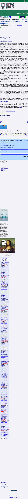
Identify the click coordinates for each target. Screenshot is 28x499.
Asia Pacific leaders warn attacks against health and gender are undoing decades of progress (4, 291)
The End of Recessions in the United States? (4, 314)
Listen (22, 17)
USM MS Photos (5, 37)
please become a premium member (4, 169)
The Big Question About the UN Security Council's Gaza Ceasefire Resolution (4, 300)
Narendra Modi (8, 111)
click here (5, 438)
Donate (2, 135)
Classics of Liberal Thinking (4, 483)
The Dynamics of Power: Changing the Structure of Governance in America (4, 384)
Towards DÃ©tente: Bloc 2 (4, 142)
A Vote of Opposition (4, 429)
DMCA (5, 38)
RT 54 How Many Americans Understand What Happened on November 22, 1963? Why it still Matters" (4, 375)
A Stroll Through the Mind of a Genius (4, 269)
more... (21, 107)
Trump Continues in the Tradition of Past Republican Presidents (4, 391)
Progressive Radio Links (4, 487)
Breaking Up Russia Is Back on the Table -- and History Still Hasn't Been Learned (4, 356)
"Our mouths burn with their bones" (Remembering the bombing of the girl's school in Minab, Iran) (5, 282)
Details (9, 37)
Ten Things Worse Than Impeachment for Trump (5, 263)
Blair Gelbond (3, 411)
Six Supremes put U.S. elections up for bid (4, 325)
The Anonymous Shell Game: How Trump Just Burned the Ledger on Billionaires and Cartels (4, 347)
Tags (13, 111)
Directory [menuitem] (11, 13)
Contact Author (6, 123)
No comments (19, 25)
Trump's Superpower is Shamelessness (4, 397)
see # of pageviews (3, 267)
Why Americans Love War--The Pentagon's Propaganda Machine (4, 402)
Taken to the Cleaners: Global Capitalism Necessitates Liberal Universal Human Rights (4, 338)
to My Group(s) (3, 112)
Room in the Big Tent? (4, 423)
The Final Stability (3, 150)
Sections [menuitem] (4, 13)
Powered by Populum (14, 497)
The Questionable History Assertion (6, 147)
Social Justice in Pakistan (4, 143)
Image (1, 37)
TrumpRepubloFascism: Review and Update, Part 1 (5, 362)
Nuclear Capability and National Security (7, 145)
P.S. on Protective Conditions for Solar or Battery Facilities (4, 331)
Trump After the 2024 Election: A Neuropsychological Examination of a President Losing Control (4, 417)
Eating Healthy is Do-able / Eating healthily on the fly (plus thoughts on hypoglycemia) (4, 307)
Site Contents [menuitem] (18, 13)
